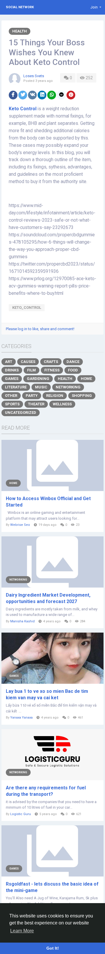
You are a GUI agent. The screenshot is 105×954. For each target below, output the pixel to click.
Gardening (38, 378)
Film (31, 370)
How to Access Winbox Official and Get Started (48, 502)
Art (8, 361)
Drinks (12, 370)
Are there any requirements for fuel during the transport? (46, 791)
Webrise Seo (20, 525)
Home (86, 378)
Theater (36, 404)
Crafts (51, 361)
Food (73, 370)
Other (11, 395)
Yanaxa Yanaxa (21, 717)
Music (41, 387)
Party (32, 395)
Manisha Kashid (22, 621)
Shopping (82, 395)
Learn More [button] (22, 930)
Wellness (62, 404)
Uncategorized (20, 412)
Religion (54, 395)
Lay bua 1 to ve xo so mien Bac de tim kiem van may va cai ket (47, 694)
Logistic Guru (20, 814)
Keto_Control (26, 307)
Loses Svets (33, 76)
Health (19, 31)
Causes (28, 361)
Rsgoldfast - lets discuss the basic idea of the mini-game (52, 887)
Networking (68, 387)
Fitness (52, 370)
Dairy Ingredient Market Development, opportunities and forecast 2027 (48, 598)
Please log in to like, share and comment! (40, 329)
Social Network (20, 7)
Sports (12, 404)
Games (11, 378)
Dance (72, 361)
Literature (16, 387)
